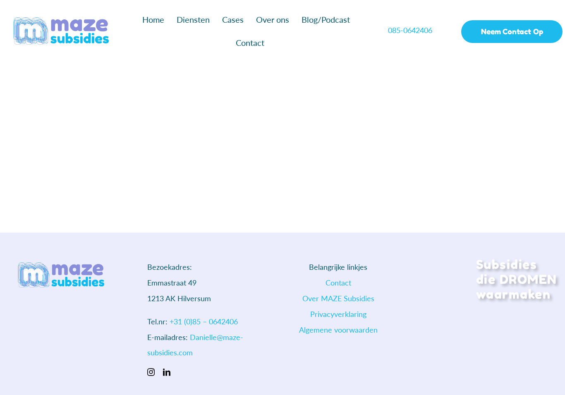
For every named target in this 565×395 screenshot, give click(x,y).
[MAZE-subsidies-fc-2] (61, 21)
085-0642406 (411, 30)
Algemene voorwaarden (338, 329)
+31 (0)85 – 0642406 (204, 321)
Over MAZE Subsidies (338, 298)
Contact (338, 282)
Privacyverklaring (338, 314)
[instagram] (151, 372)
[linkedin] (166, 372)
